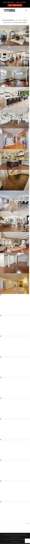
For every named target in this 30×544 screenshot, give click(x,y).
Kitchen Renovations (8, 535)
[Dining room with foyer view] (14, 398)
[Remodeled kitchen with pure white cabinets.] (14, 315)
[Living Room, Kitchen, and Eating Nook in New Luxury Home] (14, 231)
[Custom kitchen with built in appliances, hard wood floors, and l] (14, 357)
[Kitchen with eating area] (14, 45)
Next (28, 523)
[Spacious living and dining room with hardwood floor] (14, 211)
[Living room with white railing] (14, 336)
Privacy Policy (22, 539)
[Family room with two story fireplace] (14, 378)
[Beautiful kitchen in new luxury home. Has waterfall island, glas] (14, 107)
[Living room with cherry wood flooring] (14, 86)
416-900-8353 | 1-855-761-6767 (15, 2)
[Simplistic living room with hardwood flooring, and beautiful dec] (14, 252)
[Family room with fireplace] (14, 440)
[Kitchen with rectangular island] (14, 169)
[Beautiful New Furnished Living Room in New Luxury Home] (14, 66)
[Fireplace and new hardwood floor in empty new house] (14, 293)
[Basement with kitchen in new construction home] (14, 502)
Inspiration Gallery (20, 22)
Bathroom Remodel (18, 535)
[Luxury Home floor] (14, 190)
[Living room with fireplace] (14, 295)
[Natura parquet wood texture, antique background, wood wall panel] (14, 481)
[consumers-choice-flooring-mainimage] (14, 273)
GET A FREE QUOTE (15, 5)
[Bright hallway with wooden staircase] (14, 148)
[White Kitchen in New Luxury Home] (14, 128)
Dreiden (17, 541)
